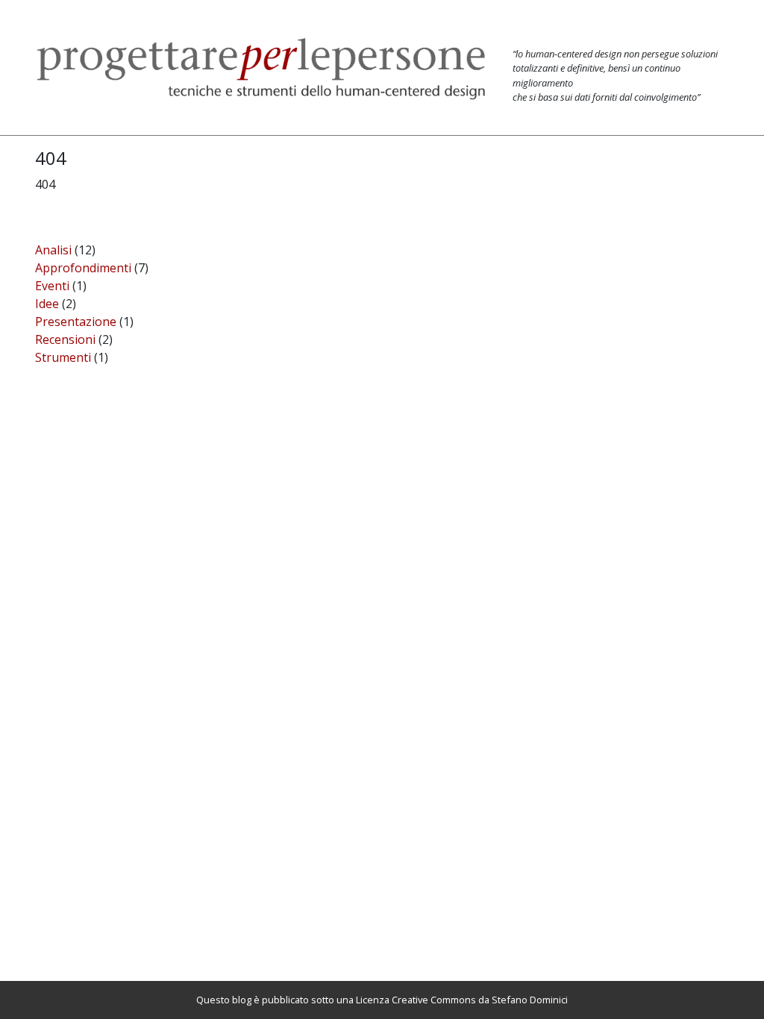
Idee (47, 303)
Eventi (52, 286)
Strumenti (63, 357)
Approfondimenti (83, 268)
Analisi (53, 250)
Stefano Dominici (530, 999)
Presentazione (75, 321)
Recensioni (65, 339)
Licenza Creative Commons (416, 999)
